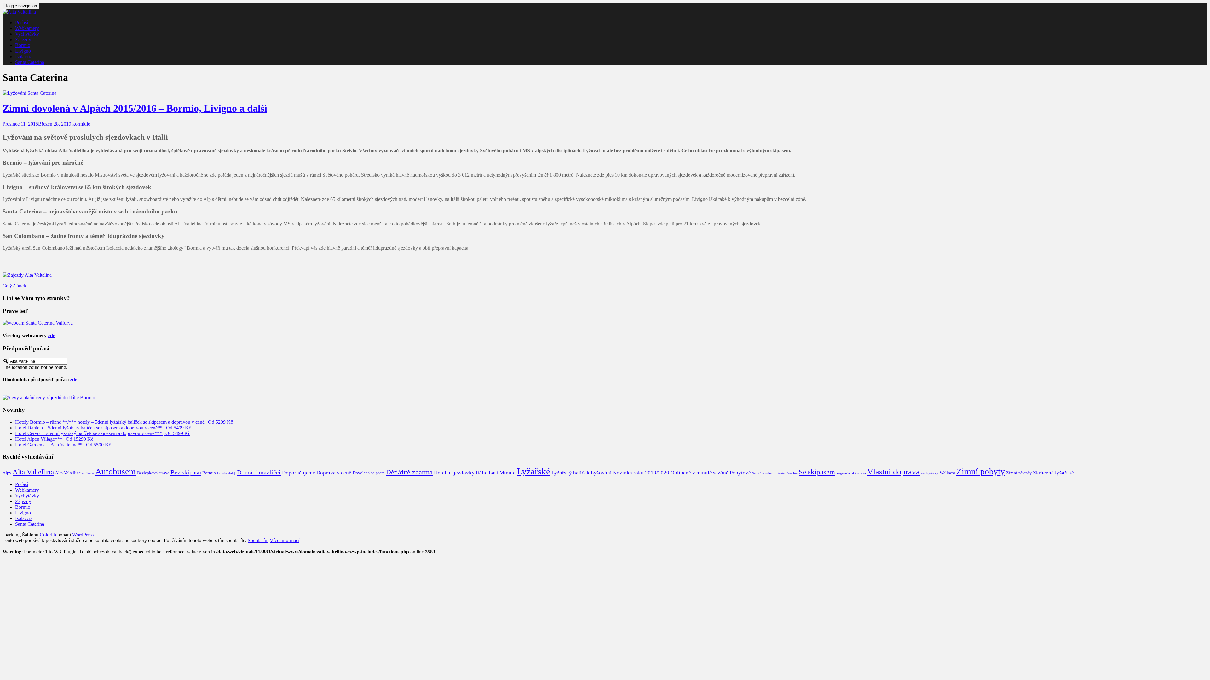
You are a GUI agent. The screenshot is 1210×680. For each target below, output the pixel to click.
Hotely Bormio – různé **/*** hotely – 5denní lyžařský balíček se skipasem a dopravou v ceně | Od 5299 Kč (124, 422)
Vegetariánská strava (851, 473)
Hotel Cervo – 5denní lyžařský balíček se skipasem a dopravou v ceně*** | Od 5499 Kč (102, 433)
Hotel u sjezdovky (454, 473)
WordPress (83, 534)
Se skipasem (817, 472)
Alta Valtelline (68, 472)
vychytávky (929, 473)
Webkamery (27, 28)
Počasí (21, 22)
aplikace (88, 473)
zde (51, 335)
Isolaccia (23, 56)
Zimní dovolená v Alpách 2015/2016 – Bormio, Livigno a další (135, 108)
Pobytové (740, 473)
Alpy (7, 472)
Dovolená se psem (369, 472)
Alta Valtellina (33, 472)
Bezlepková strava (153, 472)
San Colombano (763, 473)
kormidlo (81, 124)
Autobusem (115, 471)
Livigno (23, 51)
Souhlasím (258, 540)
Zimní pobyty (980, 471)
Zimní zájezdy (1019, 472)
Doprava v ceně (333, 473)
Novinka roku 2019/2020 (641, 473)
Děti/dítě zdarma (409, 472)
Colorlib (48, 534)
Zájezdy (23, 39)
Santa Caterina (29, 62)
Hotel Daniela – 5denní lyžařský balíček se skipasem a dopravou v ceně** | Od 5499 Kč (103, 427)
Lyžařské (533, 471)
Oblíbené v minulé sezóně (700, 473)
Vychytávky (27, 34)
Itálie (481, 473)
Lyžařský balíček (570, 473)
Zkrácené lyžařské (1053, 473)
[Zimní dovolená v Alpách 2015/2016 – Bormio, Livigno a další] (29, 93)
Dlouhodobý (226, 473)
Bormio (22, 45)
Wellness (947, 472)
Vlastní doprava (893, 471)
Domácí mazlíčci (259, 472)
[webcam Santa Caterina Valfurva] (38, 323)
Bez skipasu (185, 472)
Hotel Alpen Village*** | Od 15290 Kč (54, 439)
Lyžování (601, 473)
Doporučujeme (298, 473)
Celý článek (14, 285)
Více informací (284, 540)
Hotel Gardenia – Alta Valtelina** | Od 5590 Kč (63, 444)
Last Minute (502, 473)
